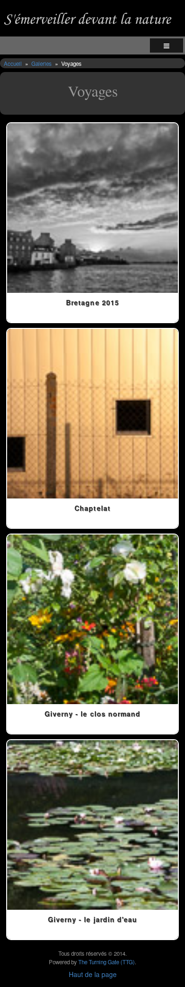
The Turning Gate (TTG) (106, 962)
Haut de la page (93, 974)
